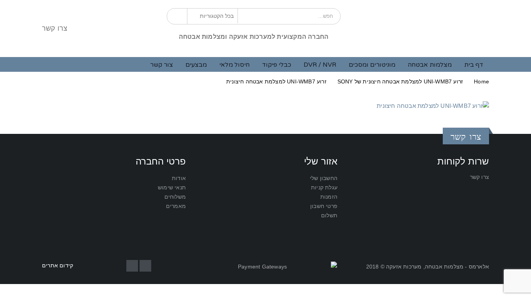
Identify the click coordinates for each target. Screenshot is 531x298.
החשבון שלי (323, 178)
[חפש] (178, 16)
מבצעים (196, 65)
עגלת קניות (324, 188)
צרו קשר (54, 28)
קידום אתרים (57, 266)
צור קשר (161, 65)
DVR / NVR (320, 65)
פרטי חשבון (323, 206)
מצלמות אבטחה (430, 65)
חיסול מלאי (234, 65)
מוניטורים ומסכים (372, 65)
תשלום (329, 215)
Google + (132, 266)
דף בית (473, 65)
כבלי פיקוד (276, 65)
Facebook (145, 266)
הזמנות (328, 197)
